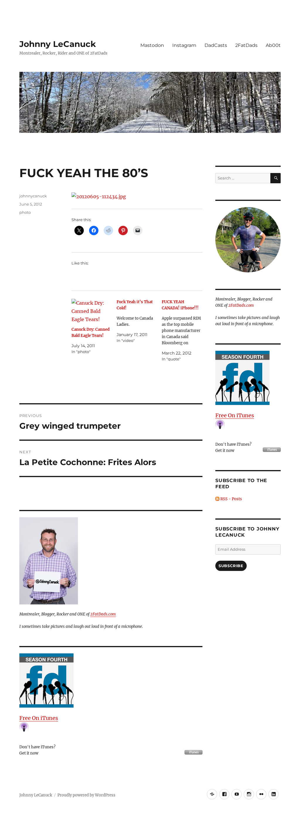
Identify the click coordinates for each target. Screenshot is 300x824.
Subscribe (231, 565)
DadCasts (215, 45)
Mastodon (152, 45)
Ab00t (273, 45)
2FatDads (246, 45)
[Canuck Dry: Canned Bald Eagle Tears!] (91, 310)
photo (25, 212)
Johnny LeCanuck (57, 44)
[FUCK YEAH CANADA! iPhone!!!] (184, 330)
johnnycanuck (33, 196)
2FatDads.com (103, 614)
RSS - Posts (230, 498)
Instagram (184, 45)
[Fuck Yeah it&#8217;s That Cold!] (139, 321)
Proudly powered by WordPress (86, 795)
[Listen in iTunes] (110, 680)
